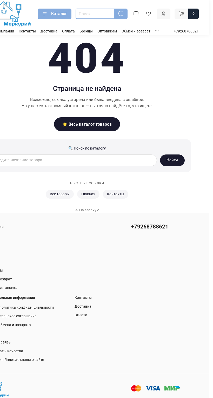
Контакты (27, 31)
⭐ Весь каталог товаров (87, 124)
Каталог (59, 13)
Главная (88, 194)
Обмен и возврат (136, 31)
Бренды (86, 31)
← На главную (87, 210)
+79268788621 (186, 31)
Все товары (60, 194)
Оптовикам (107, 31)
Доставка (49, 31)
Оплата (68, 31)
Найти (172, 160)
